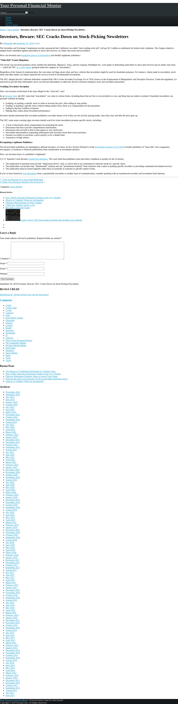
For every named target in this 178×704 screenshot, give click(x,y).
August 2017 (11, 570)
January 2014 (11, 678)
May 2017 (10, 577)
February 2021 (12, 465)
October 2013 (12, 685)
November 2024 (13, 392)
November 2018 (13, 532)
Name (3, 263)
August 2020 (11, 480)
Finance (9, 323)
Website (3, 274)
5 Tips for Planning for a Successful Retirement (22, 179)
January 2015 (11, 648)
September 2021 (13, 447)
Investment (10, 333)
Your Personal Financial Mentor (30, 5)
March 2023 (11, 412)
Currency (10, 313)
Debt (8, 315)
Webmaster (8, 43)
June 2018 (10, 545)
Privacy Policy (12, 25)
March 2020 (11, 492)
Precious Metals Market (16, 345)
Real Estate (10, 348)
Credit (8, 305)
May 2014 (10, 668)
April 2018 (10, 550)
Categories (6, 300)
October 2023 (12, 404)
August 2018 (11, 540)
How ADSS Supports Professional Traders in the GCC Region (33, 198)
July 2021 (10, 452)
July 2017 (10, 572)
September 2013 (13, 688)
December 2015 (13, 620)
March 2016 (11, 613)
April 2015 (10, 640)
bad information (30, 173)
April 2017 (10, 580)
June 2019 (10, 515)
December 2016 (13, 590)
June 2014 (10, 665)
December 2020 (13, 470)
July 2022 (10, 425)
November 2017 (13, 562)
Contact (9, 22)
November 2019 (13, 502)
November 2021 (13, 442)
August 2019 (11, 510)
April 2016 (10, 610)
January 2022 (11, 437)
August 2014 (11, 660)
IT (7, 335)
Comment (5, 258)
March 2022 (11, 432)
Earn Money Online (14, 318)
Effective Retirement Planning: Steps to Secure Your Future (32, 376)
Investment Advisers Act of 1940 (109, 147)
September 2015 (13, 628)
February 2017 (12, 585)
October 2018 (12, 535)
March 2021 (11, 462)
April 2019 (10, 520)
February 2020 (12, 495)
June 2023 (10, 409)
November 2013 (13, 683)
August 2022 (11, 422)
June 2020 (10, 485)
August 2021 (11, 450)
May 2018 (10, 547)
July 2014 (10, 663)
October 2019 (12, 505)
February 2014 (12, 675)
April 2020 (10, 490)
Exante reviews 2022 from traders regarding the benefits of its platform (51, 220)
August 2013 (11, 690)
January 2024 (11, 402)
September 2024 (13, 394)
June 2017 (10, 575)
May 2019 (10, 517)
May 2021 (10, 457)
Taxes (8, 358)
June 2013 (10, 695)
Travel (8, 360)
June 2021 (10, 455)
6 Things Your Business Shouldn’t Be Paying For (21, 182)
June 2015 (10, 635)
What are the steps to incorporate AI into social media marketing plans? (37, 379)
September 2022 (13, 420)
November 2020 (13, 472)
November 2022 (13, 414)
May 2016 (10, 608)
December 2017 (13, 560)
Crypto (9, 310)
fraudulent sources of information (35, 55)
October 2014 (12, 655)
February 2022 (12, 435)
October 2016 (12, 595)
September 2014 (13, 658)
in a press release (24, 67)
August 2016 (11, 600)
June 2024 (10, 399)
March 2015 (11, 643)
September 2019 (13, 507)
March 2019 (11, 522)
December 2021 (13, 440)
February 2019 (12, 525)
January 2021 (11, 467)
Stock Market (13, 30)
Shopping (10, 350)
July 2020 (10, 482)
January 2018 (11, 557)
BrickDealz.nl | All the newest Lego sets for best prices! (24, 294)
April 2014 (10, 670)
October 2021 (12, 445)
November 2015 (13, 623)
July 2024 (10, 397)
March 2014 (11, 673)
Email (3, 268)
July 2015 (10, 633)
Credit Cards (11, 308)
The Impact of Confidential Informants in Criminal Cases (30, 371)
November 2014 (13, 653)
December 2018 (13, 530)
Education (10, 320)
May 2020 (10, 487)
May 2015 (10, 638)
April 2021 (10, 460)
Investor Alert (11, 96)
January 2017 (11, 587)
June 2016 (10, 605)
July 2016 (10, 602)
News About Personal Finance (19, 340)
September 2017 (13, 567)
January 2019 (11, 527)
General (9, 325)
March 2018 (11, 552)
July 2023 (10, 407)
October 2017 (12, 565)
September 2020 (13, 477)
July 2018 (10, 542)
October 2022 (12, 417)
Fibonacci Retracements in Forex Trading (24, 203)
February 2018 (12, 555)
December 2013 (13, 680)
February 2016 (12, 615)
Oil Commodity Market (16, 343)
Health (8, 328)
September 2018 (13, 537)
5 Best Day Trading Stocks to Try (20, 205)
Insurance (10, 330)
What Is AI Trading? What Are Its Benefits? (25, 200)
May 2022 (10, 427)
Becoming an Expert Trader (18, 208)
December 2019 (13, 500)
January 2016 (11, 618)
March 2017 (11, 582)
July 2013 (10, 693)
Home (8, 17)
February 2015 (12, 645)
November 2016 (13, 592)
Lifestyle (9, 338)
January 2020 (11, 497)
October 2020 (12, 475)
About (8, 20)
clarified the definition (38, 159)
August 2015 (11, 630)
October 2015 (12, 625)
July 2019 (10, 512)
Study (8, 355)
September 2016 (13, 597)
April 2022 (10, 430)
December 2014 (13, 650)
